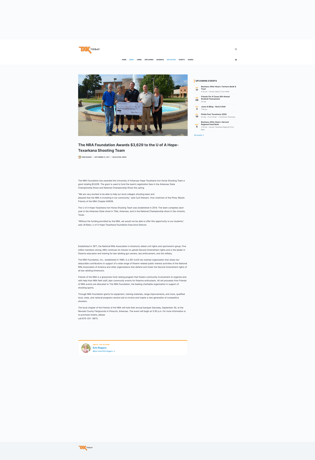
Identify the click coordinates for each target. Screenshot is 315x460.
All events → (199, 135)
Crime (139, 60)
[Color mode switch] (236, 60)
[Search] (236, 49)
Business (160, 60)
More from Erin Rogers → (104, 351)
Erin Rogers (99, 347)
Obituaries (149, 60)
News (131, 60)
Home (124, 60)
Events (182, 60)
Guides (190, 60)
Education (171, 60)
